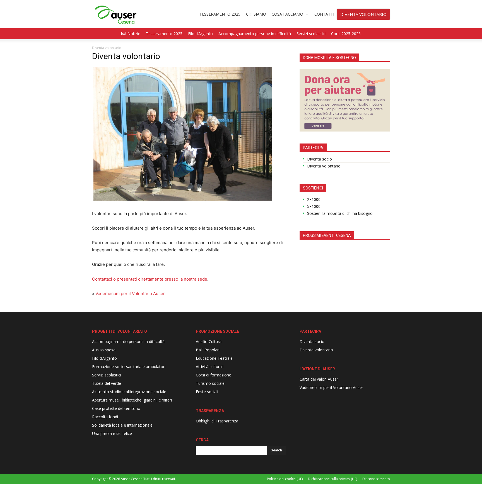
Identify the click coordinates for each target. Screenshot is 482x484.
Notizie (133, 33)
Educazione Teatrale (214, 358)
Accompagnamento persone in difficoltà (254, 33)
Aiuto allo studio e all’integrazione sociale (129, 391)
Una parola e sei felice (112, 433)
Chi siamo (256, 14)
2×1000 (313, 199)
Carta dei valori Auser (319, 379)
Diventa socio (319, 159)
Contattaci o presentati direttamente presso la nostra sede (149, 279)
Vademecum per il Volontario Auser (130, 293)
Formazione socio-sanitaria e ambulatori (128, 366)
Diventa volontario (324, 166)
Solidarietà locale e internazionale (122, 425)
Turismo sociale (210, 383)
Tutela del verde (106, 383)
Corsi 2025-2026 (346, 33)
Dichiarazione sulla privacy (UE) (332, 478)
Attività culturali (209, 366)
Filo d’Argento (200, 33)
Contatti (324, 14)
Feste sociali (207, 391)
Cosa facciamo (287, 14)
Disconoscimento (376, 478)
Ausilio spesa (103, 349)
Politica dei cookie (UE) (285, 478)
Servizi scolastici (311, 33)
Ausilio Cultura (208, 341)
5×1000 (313, 206)
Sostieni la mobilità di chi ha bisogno (340, 213)
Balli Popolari (208, 349)
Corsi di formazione (213, 375)
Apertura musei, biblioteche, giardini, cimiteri (132, 400)
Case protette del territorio (116, 408)
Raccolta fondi (105, 416)
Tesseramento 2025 (219, 14)
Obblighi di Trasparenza (217, 421)
